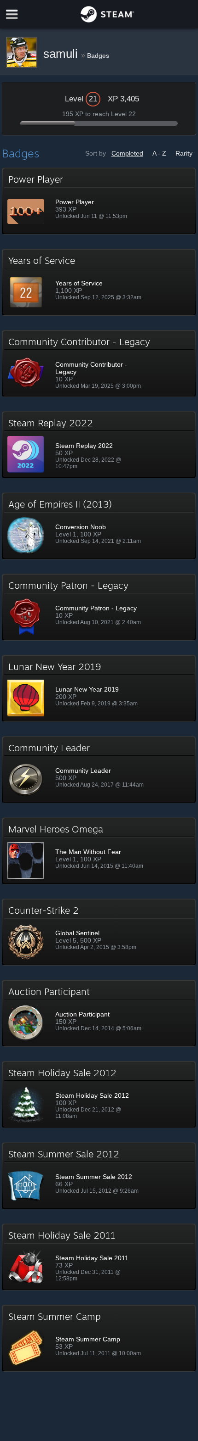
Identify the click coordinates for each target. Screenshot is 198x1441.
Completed (127, 153)
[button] (99, 201)
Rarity (183, 153)
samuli (62, 54)
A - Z (159, 153)
